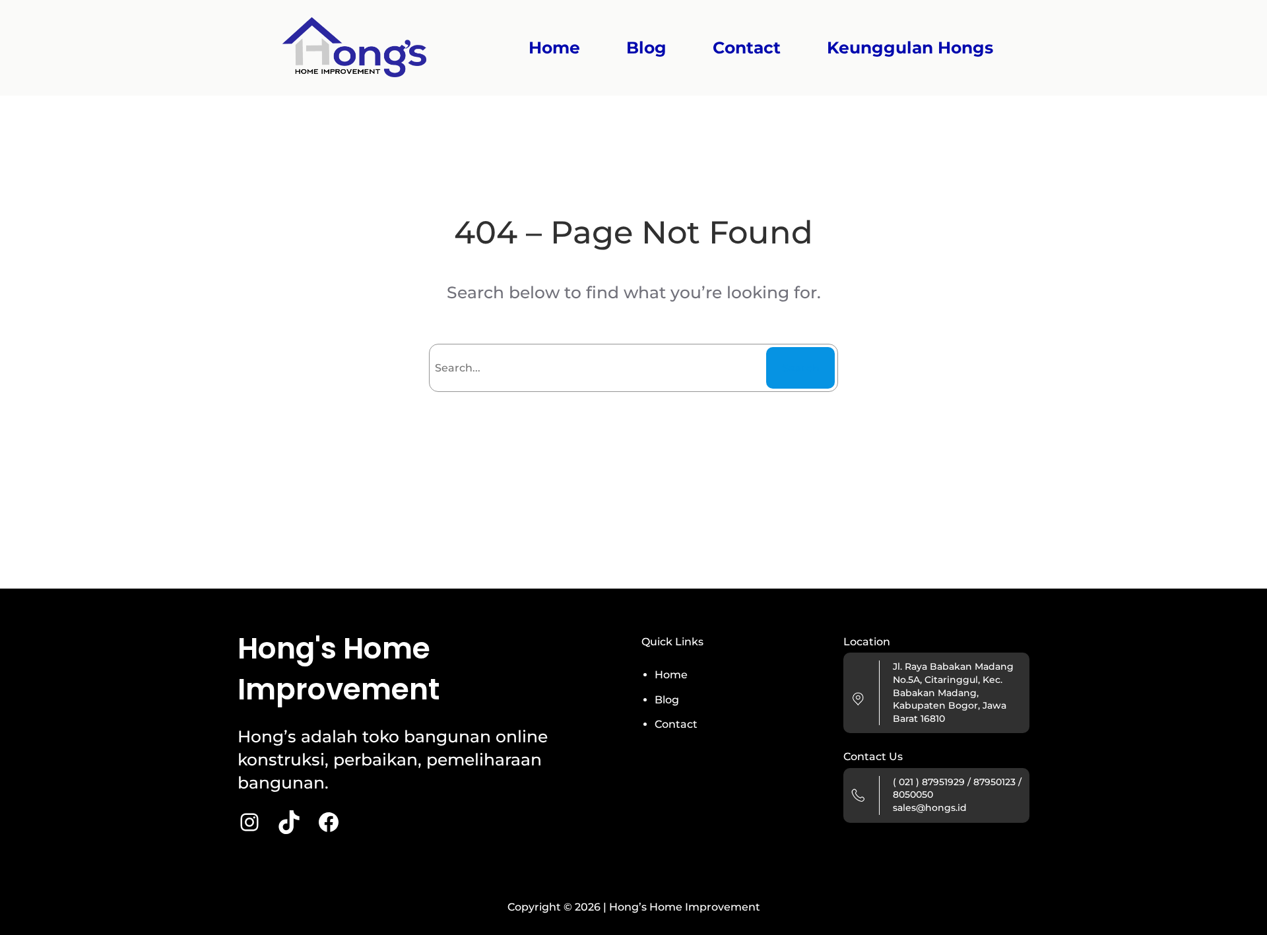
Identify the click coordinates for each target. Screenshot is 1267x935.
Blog (667, 699)
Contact (676, 724)
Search (801, 368)
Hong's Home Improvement (338, 668)
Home (554, 48)
